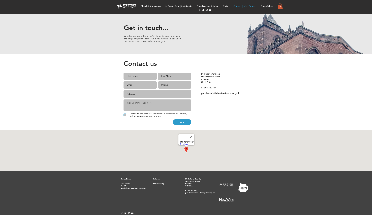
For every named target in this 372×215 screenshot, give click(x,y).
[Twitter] (203, 10)
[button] (280, 6)
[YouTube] (210, 10)
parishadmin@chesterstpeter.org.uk (220, 93)
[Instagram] (206, 10)
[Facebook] (199, 10)
